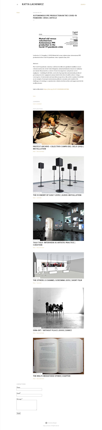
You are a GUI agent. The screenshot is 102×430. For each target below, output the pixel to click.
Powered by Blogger (52, 422)
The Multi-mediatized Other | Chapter (51, 376)
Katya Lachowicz (33, 4)
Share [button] (18, 12)
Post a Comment (37, 103)
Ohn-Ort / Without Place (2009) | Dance (52, 330)
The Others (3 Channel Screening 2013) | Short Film (57, 280)
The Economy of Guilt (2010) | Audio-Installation (57, 195)
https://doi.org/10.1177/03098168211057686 (56, 89)
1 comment (39, 197)
